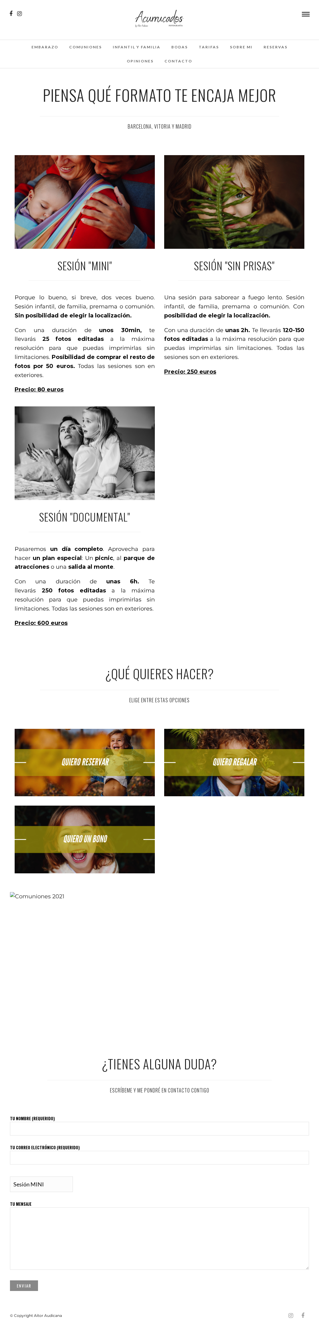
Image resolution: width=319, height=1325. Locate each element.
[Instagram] (19, 14)
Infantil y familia (136, 47)
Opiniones (140, 61)
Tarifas (209, 47)
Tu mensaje (20, 1204)
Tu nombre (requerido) (32, 1118)
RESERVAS (276, 47)
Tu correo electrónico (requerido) (45, 1147)
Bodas (179, 47)
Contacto (178, 61)
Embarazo (44, 47)
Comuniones (85, 47)
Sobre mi (241, 47)
